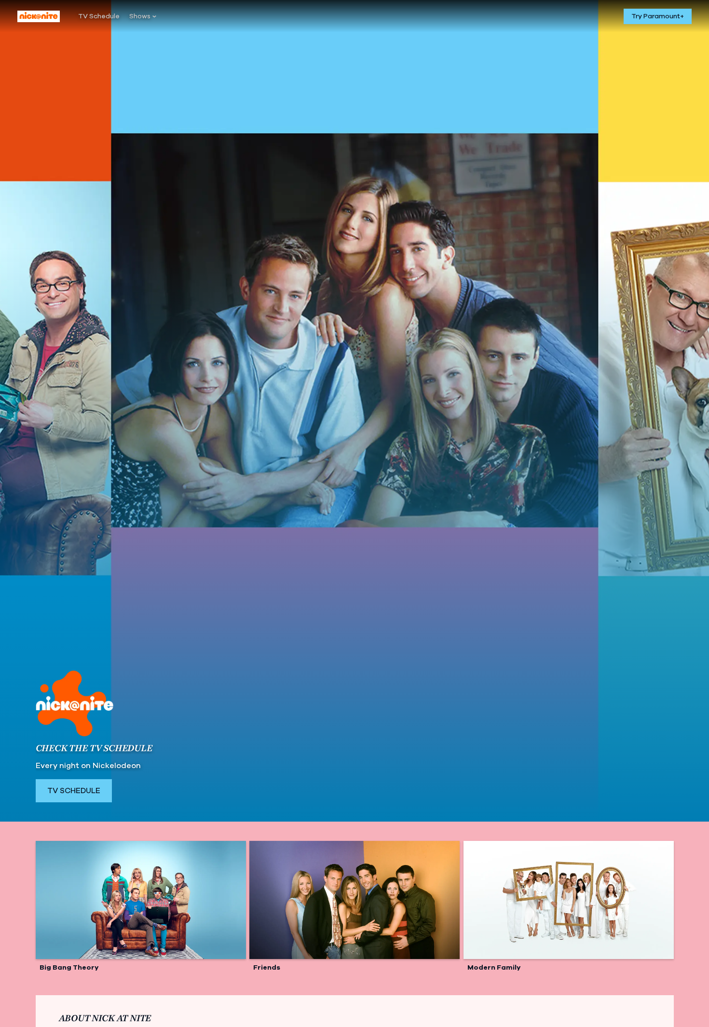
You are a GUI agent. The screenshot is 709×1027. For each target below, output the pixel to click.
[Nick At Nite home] (38, 16)
